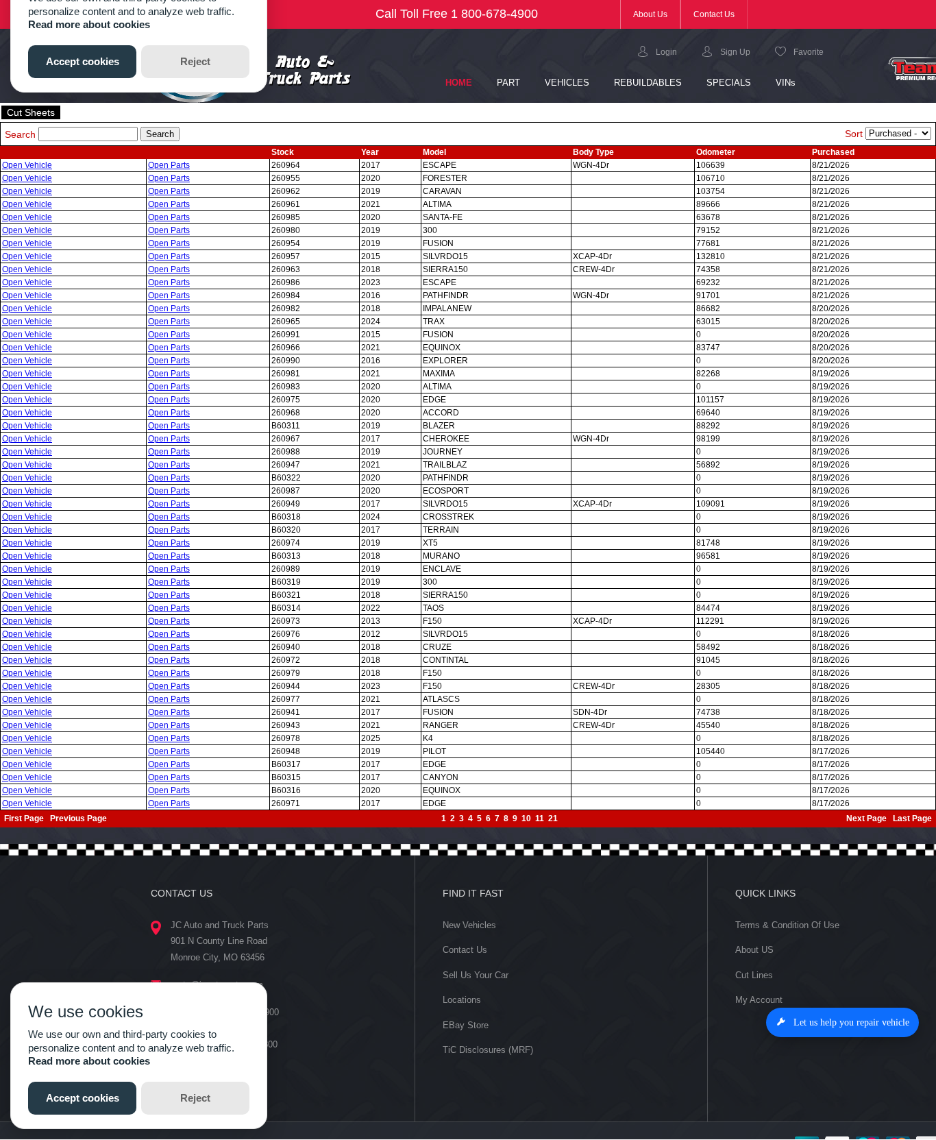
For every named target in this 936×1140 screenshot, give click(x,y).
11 (539, 818)
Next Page (866, 818)
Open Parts (169, 165)
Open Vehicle (27, 165)
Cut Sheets (31, 112)
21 (553, 818)
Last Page (912, 818)
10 (526, 818)
